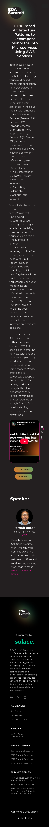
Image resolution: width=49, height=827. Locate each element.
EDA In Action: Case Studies (18, 735)
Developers (24, 476)
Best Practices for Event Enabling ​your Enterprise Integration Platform (23, 791)
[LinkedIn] (11, 697)
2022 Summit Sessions (22, 759)
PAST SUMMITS (20, 745)
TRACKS (16, 728)
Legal (29, 818)
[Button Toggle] (45, 6)
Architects (16, 711)
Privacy (20, 818)
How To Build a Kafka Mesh (24, 784)
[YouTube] (25, 697)
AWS (24, 535)
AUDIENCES (18, 705)
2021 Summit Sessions (21, 763)
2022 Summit (23, 469)
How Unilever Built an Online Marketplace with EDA (25, 779)
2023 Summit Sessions (22, 755)
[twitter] (18, 697)
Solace (34, 811)
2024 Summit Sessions (22, 751)
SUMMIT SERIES (21, 772)
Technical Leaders (20, 719)
